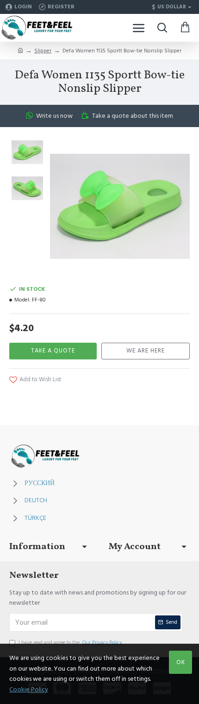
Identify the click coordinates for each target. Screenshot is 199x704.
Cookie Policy (28, 689)
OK (180, 662)
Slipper (42, 51)
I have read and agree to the (70, 642)
